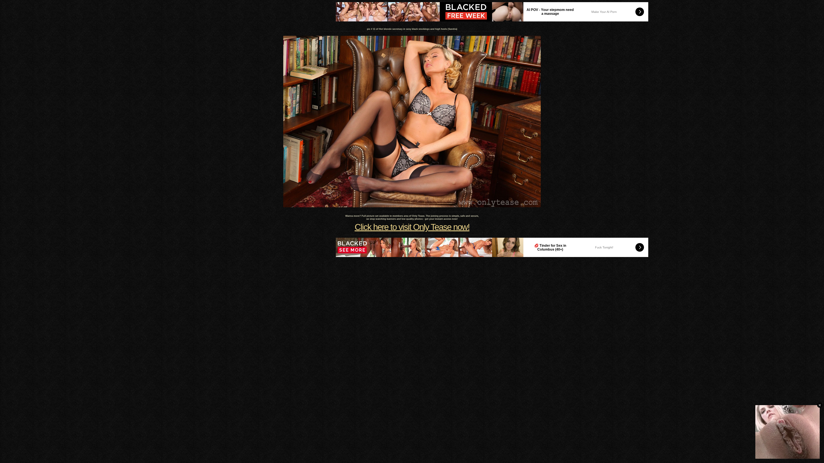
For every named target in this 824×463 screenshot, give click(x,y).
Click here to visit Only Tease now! (412, 227)
